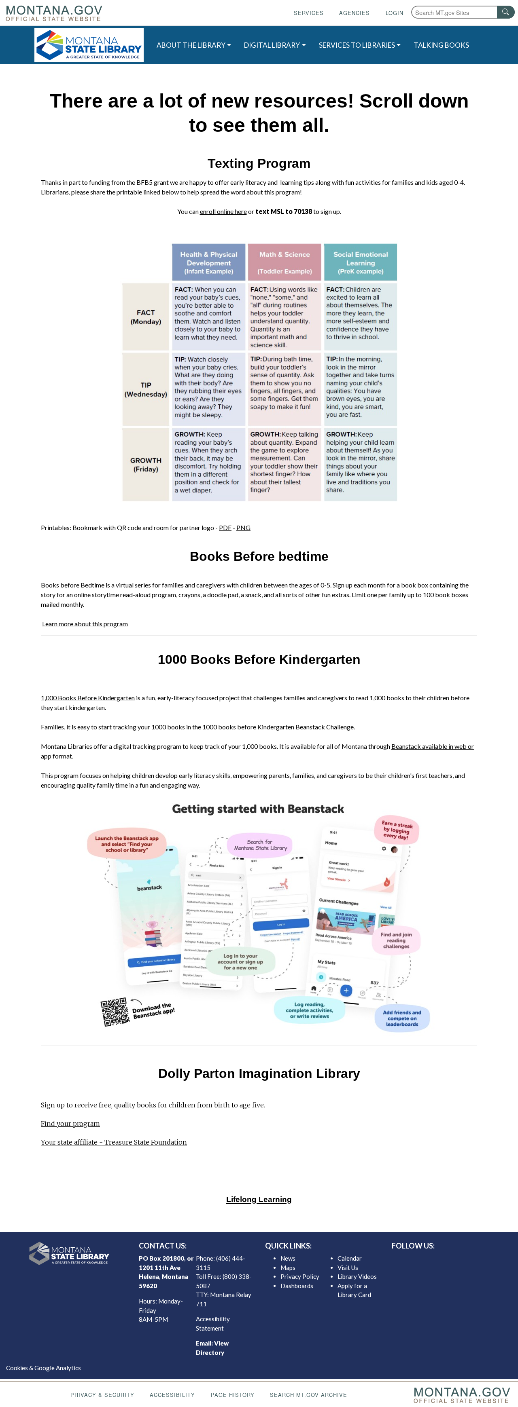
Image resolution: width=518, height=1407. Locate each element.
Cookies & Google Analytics (43, 1367)
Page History (233, 1395)
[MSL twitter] (442, 1260)
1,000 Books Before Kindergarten (88, 697)
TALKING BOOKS (441, 45)
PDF (225, 527)
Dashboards (296, 1285)
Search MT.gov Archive (308, 1395)
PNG (243, 527)
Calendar (350, 1258)
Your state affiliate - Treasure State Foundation (114, 1142)
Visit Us (348, 1267)
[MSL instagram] (455, 1260)
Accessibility (172, 1395)
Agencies (354, 13)
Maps (287, 1267)
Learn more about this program (85, 623)
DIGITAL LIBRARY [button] (272, 45)
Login (394, 13)
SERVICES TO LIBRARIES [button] (357, 45)
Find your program (70, 1124)
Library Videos (357, 1276)
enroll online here (223, 211)
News (287, 1258)
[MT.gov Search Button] (506, 12)
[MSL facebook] (429, 1260)
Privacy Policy (299, 1276)
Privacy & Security (102, 1395)
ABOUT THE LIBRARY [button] (191, 45)
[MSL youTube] (468, 1260)
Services (309, 13)
